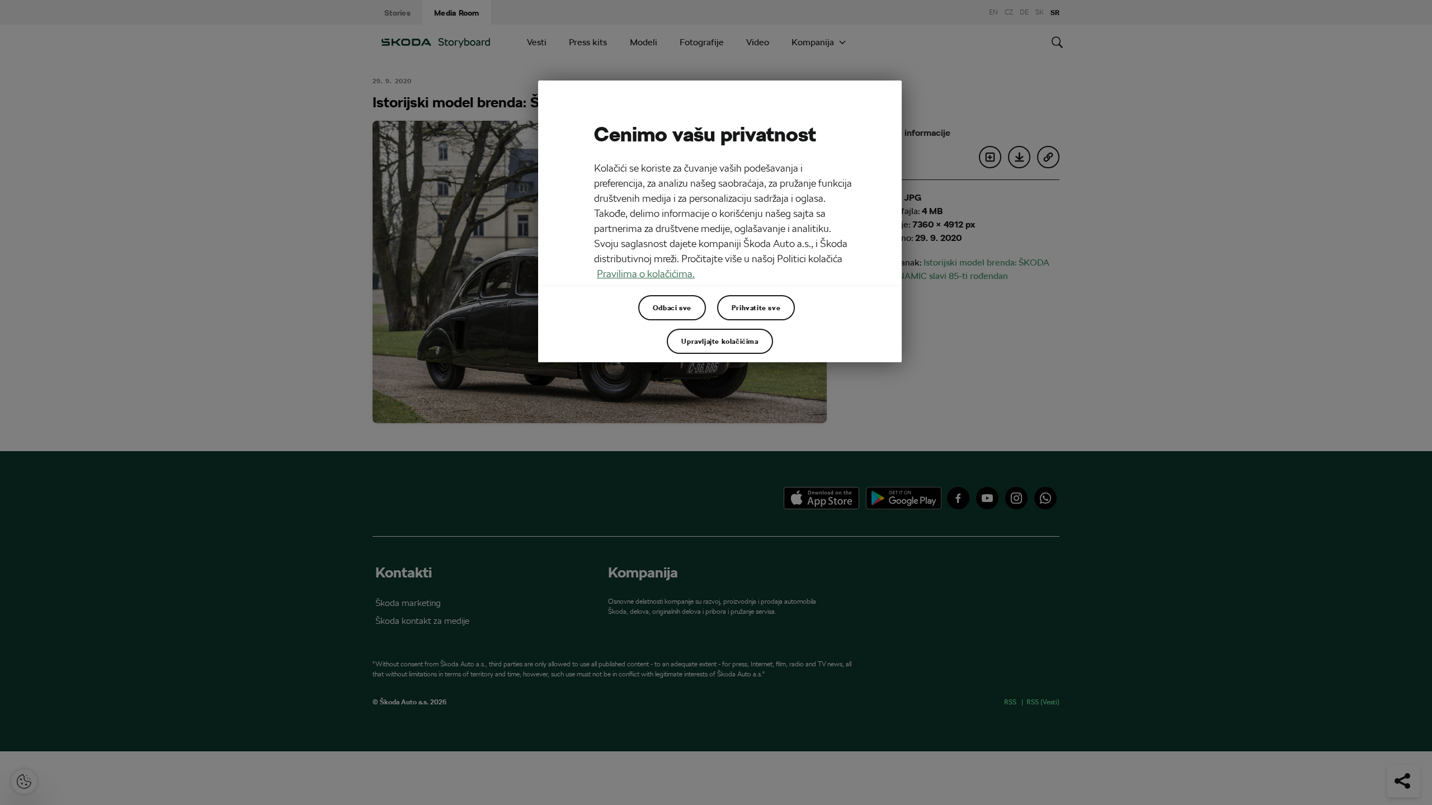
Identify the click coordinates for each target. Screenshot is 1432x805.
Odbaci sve (672, 307)
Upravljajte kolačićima (719, 341)
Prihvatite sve (756, 307)
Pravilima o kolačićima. (646, 274)
